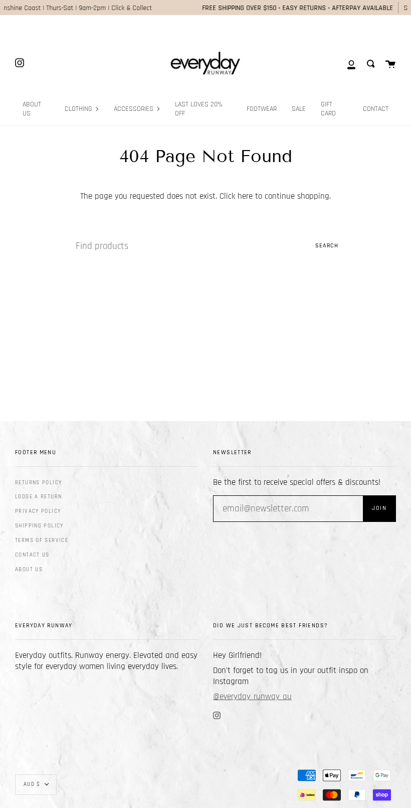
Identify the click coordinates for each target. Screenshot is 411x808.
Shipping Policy (39, 525)
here (245, 196)
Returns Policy (38, 482)
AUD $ (32, 784)
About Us (29, 569)
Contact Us (32, 555)
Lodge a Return (38, 496)
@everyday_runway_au (252, 696)
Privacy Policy (38, 511)
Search (326, 245)
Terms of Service (41, 540)
